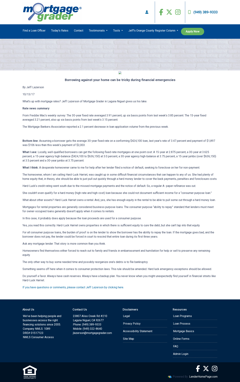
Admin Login (180, 354)
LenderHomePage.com (203, 376)
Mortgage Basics (183, 331)
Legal (126, 316)
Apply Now (192, 31)
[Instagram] (178, 12)
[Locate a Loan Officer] (146, 12)
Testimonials (97, 30)
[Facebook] (161, 12)
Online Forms (181, 338)
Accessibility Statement (137, 331)
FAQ (175, 346)
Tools (117, 30)
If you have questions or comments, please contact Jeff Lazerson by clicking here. (73, 287)
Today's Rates (59, 30)
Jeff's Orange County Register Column (152, 30)
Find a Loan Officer (34, 30)
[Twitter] (169, 12)
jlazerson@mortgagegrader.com (92, 333)
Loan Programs (182, 316)
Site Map (128, 338)
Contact (78, 30)
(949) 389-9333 (205, 12)
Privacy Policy (132, 323)
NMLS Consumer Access (38, 337)
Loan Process (181, 323)
